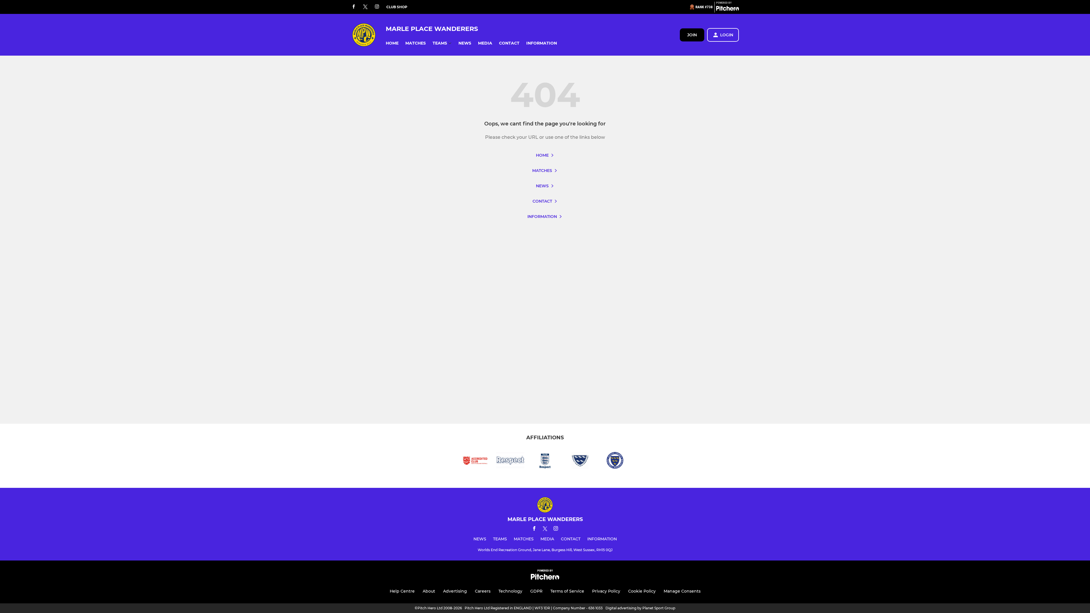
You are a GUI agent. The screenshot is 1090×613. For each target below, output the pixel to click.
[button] (392, 43)
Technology (510, 591)
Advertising (455, 591)
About (429, 591)
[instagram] (377, 7)
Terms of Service (567, 591)
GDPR (536, 591)
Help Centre (402, 591)
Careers (483, 591)
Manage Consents (682, 591)
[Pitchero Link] (727, 9)
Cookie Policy (642, 591)
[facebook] (353, 7)
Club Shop (396, 7)
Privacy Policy (606, 591)
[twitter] (365, 7)
